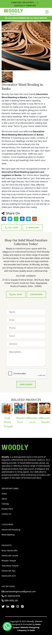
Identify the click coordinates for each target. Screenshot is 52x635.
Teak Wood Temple (10, 565)
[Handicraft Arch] (28, 408)
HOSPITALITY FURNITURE (25, 6)
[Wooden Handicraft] (40, 408)
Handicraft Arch (29, 420)
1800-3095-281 (11, 600)
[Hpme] (13, 12)
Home (4, 493)
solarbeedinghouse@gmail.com (20, 591)
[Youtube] (12, 606)
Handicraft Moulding (11, 529)
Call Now (12, 227)
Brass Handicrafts (9, 550)
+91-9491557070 (12, 596)
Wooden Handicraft (41, 420)
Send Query (26, 384)
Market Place (7, 509)
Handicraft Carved (10, 555)
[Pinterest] (22, 606)
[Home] (15, 448)
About (4, 498)
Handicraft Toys (16, 420)
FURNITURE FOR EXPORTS (22, 3)
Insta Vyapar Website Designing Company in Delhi (27, 627)
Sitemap (5, 503)
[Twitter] (3, 606)
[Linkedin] (8, 606)
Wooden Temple (9, 560)
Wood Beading (8, 534)
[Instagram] (17, 606)
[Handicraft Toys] (15, 408)
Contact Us (6, 514)
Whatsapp (33, 227)
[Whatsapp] (7, 626)
